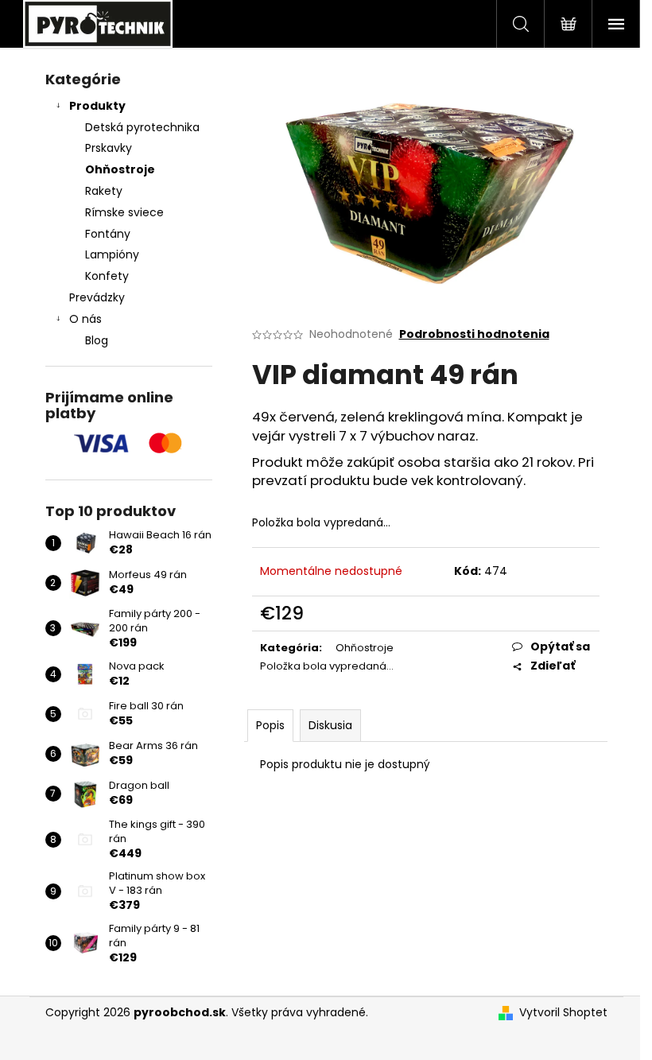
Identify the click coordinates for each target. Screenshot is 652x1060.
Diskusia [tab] (330, 725)
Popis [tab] (270, 725)
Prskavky (108, 148)
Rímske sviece (124, 212)
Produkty (97, 106)
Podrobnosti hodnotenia (474, 334)
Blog (96, 340)
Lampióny (112, 254)
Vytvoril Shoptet (563, 1012)
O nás (85, 319)
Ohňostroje (120, 169)
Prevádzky (97, 297)
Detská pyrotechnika (142, 127)
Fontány (107, 234)
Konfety (107, 276)
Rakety (103, 191)
